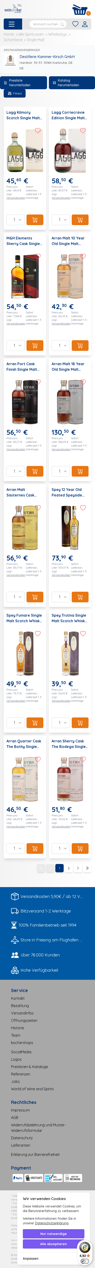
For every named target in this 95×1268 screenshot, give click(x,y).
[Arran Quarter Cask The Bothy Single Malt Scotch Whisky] (25, 796)
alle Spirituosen (31, 34)
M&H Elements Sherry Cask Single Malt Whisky (23, 243)
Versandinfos (22, 1013)
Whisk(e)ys (57, 34)
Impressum (20, 1110)
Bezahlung (20, 1005)
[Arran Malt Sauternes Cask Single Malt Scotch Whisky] (25, 545)
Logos (16, 1059)
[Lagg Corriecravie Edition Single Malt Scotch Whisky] (70, 168)
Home (9, 34)
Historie (17, 1028)
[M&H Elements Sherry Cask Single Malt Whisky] (25, 294)
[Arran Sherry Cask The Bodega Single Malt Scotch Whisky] (70, 796)
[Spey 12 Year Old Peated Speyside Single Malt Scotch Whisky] (70, 545)
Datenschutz (22, 1138)
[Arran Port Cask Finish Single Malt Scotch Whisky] (25, 419)
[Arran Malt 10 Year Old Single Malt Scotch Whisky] (70, 294)
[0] (80, 9)
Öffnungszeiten (24, 1020)
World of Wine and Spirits (32, 1089)
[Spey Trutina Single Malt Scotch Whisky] (70, 671)
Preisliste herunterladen (19, 82)
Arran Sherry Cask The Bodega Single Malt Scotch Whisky (69, 746)
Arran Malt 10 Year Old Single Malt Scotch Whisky (68, 243)
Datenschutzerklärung (51, 1223)
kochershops (22, 1042)
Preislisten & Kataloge (29, 1066)
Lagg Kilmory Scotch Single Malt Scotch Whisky (23, 118)
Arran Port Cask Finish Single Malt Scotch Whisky (21, 369)
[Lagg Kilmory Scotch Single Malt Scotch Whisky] (25, 168)
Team (15, 1035)
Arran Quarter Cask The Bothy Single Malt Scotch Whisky (24, 746)
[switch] (85, 1261)
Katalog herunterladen (68, 82)
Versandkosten (15, 197)
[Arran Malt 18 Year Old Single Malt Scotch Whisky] (70, 419)
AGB (14, 1117)
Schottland (13, 39)
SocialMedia (21, 1052)
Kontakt (18, 998)
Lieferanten (20, 1145)
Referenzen (20, 1074)
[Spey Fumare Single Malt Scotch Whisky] (25, 671)
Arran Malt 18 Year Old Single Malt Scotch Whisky (68, 369)
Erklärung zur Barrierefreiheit (35, 1154)
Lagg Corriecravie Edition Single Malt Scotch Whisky (68, 118)
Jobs (15, 1081)
